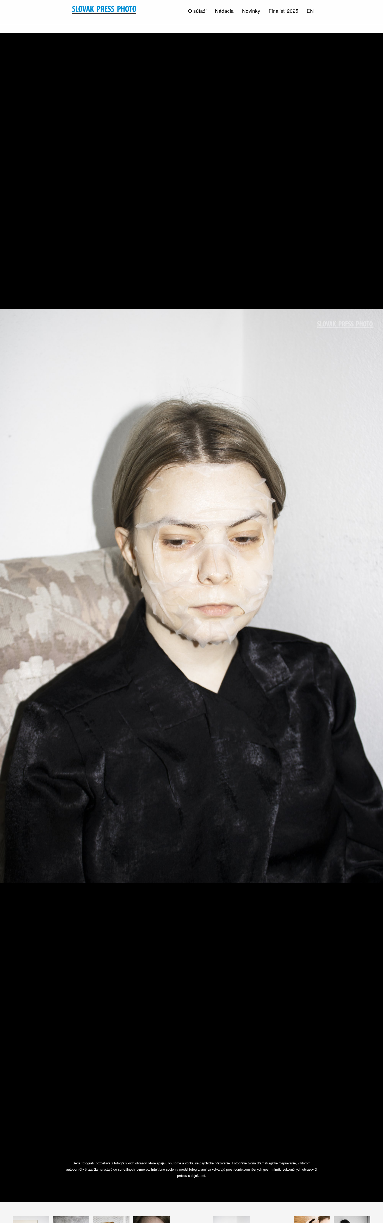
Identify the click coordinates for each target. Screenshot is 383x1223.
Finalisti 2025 (283, 10)
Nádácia (224, 10)
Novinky (251, 10)
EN (310, 10)
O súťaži (197, 10)
